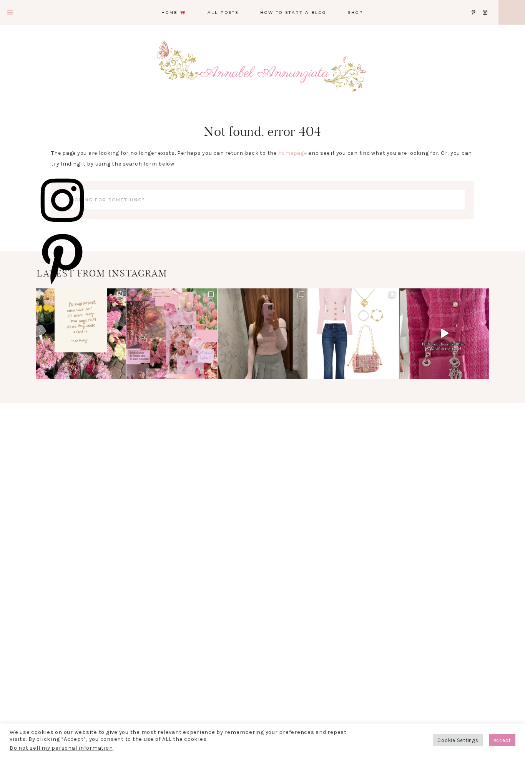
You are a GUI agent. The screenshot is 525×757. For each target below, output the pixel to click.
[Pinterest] (475, 2)
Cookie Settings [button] (457, 740)
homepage (292, 153)
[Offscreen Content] (10, 12)
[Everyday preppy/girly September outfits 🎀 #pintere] (353, 333)
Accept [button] (502, 740)
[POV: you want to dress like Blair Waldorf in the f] (444, 333)
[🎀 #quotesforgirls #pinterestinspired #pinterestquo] (171, 333)
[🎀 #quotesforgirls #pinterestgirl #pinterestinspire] (81, 333)
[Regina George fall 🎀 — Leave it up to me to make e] (262, 333)
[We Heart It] (469, 2)
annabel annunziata (262, 73)
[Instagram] (486, 2)
